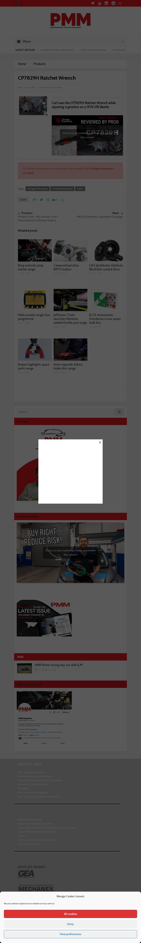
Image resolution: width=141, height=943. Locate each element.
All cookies (70, 914)
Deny (70, 924)
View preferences (70, 934)
